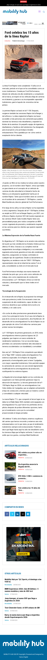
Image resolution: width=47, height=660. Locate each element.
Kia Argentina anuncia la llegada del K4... (28, 465)
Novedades (8, 584)
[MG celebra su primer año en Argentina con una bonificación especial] (10, 454)
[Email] (22, 514)
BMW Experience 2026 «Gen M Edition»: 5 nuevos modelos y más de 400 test (21, 590)
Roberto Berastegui (18, 41)
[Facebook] (7, 514)
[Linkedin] (17, 514)
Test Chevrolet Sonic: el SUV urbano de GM (23, 5)
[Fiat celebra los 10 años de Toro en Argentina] (10, 490)
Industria (7, 41)
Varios (7, 594)
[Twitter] (12, 514)
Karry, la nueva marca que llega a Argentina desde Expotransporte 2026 (22, 616)
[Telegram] (28, 514)
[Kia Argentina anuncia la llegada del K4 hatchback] (10, 466)
